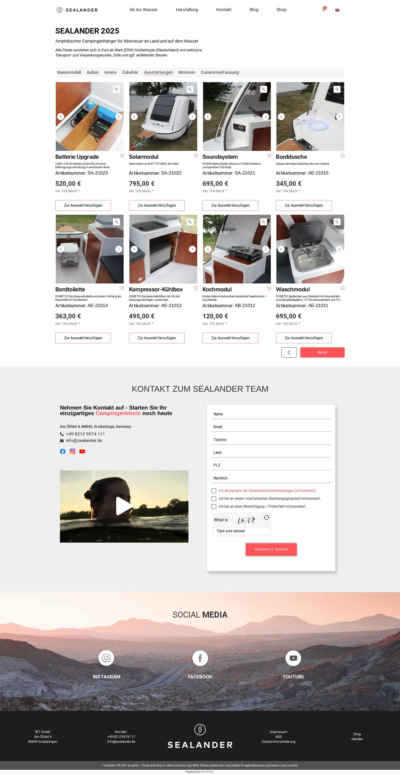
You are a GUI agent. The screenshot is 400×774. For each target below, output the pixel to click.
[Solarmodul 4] (190, 89)
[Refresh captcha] (266, 517)
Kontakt (121, 732)
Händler (357, 739)
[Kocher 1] (263, 221)
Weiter (322, 352)
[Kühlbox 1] (190, 221)
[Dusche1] (337, 89)
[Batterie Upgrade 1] (116, 89)
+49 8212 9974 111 (85, 434)
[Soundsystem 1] (263, 89)
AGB (278, 737)
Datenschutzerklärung (278, 741)
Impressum (278, 732)
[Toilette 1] (116, 221)
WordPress (207, 772)
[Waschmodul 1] (337, 221)
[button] (124, 506)
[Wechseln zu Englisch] (337, 9)
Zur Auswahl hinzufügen (83, 205)
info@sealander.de (84, 440)
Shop (357, 734)
